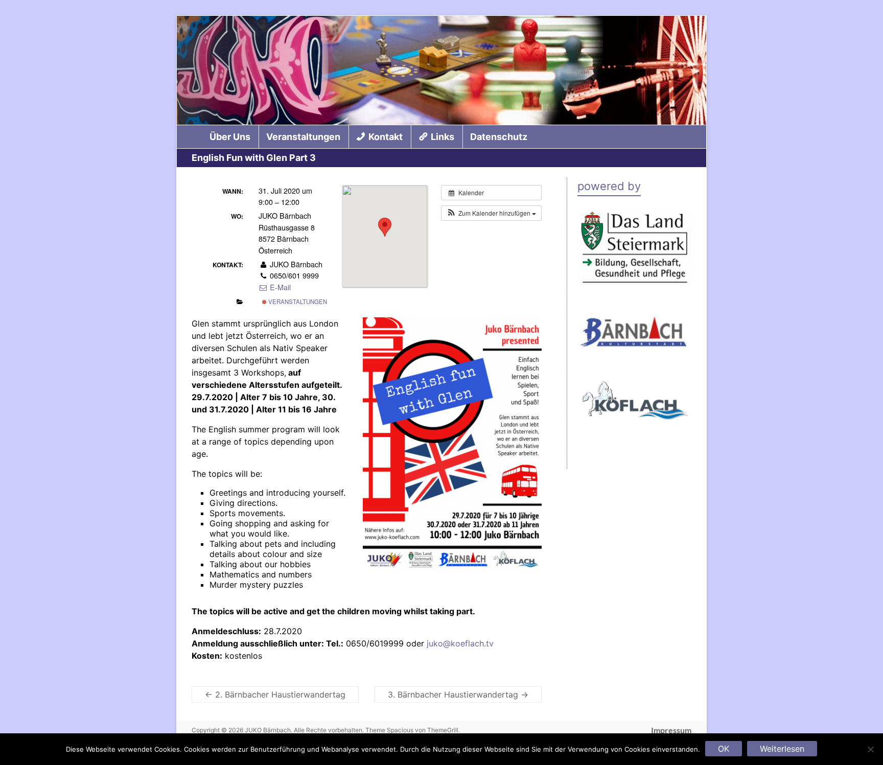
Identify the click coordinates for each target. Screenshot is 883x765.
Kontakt (385, 136)
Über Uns (230, 136)
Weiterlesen (782, 749)
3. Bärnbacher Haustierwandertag (458, 694)
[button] (491, 213)
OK (723, 749)
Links (442, 136)
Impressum (671, 730)
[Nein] (870, 749)
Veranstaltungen (303, 136)
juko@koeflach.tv (460, 643)
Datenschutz (498, 136)
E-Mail (279, 287)
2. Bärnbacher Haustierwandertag (275, 694)
